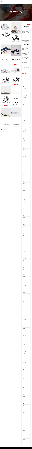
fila (23, 219)
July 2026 (24, 77)
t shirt (24, 392)
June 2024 (24, 122)
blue (23, 163)
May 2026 (24, 81)
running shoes (24, 346)
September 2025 (25, 95)
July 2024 (24, 120)
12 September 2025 (6, 117)
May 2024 (24, 124)
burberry (24, 179)
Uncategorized (24, 419)
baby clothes (24, 156)
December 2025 (24, 90)
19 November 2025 (16, 57)
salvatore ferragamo (25, 351)
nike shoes (24, 308)
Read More (16, 28)
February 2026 (24, 86)
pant (23, 324)
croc (23, 197)
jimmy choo (24, 269)
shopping (24, 367)
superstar (24, 389)
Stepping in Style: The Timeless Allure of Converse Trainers (16, 38)
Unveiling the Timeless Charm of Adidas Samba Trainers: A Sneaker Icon (6, 100)
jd (23, 265)
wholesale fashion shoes (25, 437)
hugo (23, 253)
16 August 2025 (16, 117)
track (23, 405)
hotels (24, 251)
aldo (23, 147)
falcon (24, 213)
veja (23, 428)
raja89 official (23, 62)
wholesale (24, 435)
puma (23, 333)
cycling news (24, 201)
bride (23, 176)
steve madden (24, 385)
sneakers (24, 376)
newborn (24, 299)
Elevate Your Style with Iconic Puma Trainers (6, 57)
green (24, 235)
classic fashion (24, 188)
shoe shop (24, 358)
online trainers (24, 319)
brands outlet (24, 174)
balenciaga (24, 158)
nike (23, 301)
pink (23, 330)
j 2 (23, 260)
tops (23, 403)
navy (23, 294)
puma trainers (24, 335)
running (24, 344)
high (23, 242)
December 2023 (24, 133)
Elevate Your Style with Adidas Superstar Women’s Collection (6, 120)
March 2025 (24, 106)
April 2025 (24, 104)
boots (24, 167)
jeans (23, 267)
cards (23, 181)
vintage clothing (24, 432)
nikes (23, 310)
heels (23, 240)
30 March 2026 (6, 32)
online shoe (24, 317)
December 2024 (24, 111)
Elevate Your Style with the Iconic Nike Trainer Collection (16, 60)
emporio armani (24, 210)
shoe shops (24, 360)
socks (23, 380)
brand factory (24, 172)
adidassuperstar (6, 33)
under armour (24, 421)
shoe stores (24, 364)
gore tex (24, 233)
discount (24, 206)
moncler (24, 292)
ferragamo (24, 217)
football (24, 224)
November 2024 (24, 113)
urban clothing (24, 423)
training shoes (24, 414)
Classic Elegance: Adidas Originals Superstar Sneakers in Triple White (6, 80)
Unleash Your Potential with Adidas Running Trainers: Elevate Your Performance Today (25, 32)
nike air (24, 303)
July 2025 (24, 99)
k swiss (24, 278)
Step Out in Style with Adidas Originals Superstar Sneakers (16, 120)
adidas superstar (25, 145)
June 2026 (24, 79)
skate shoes (24, 371)
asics (23, 151)
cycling (24, 199)
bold (23, 165)
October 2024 (24, 115)
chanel (24, 183)
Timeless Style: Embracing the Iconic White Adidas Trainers (16, 101)
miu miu (24, 290)
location (24, 283)
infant (23, 256)
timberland (24, 398)
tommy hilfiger (24, 401)
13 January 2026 (16, 35)
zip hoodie (24, 444)
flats (23, 222)
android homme (24, 149)
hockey (24, 244)
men (23, 287)
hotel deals (24, 249)
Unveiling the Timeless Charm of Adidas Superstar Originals (16, 79)
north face (24, 312)
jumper (24, 276)
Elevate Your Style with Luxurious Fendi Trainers (6, 35)
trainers (24, 412)
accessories (24, 140)
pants (23, 326)
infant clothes (24, 258)
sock (23, 378)
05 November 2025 (16, 76)
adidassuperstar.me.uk (5, 3)
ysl (23, 441)
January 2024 (24, 131)
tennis (24, 396)
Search (25, 23)
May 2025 (24, 102)
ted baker (24, 394)
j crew (24, 262)
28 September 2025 (16, 98)
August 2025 (24, 97)
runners (24, 342)
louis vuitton (24, 285)
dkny (23, 208)
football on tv (24, 226)
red (23, 337)
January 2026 (24, 88)
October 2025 (24, 93)
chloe (23, 185)
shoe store (24, 362)
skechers (24, 373)
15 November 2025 (6, 76)
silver (23, 369)
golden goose (24, 231)
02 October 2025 (6, 96)
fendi (23, 215)
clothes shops (24, 192)
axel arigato (24, 154)
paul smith (24, 328)
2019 (23, 138)
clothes (24, 190)
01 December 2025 (6, 54)
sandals (24, 353)
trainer (24, 410)
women (24, 439)
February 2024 (24, 129)
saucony (24, 355)
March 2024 (24, 127)
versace (24, 430)
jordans (24, 274)
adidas (24, 142)
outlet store (24, 321)
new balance (24, 296)
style (23, 387)
